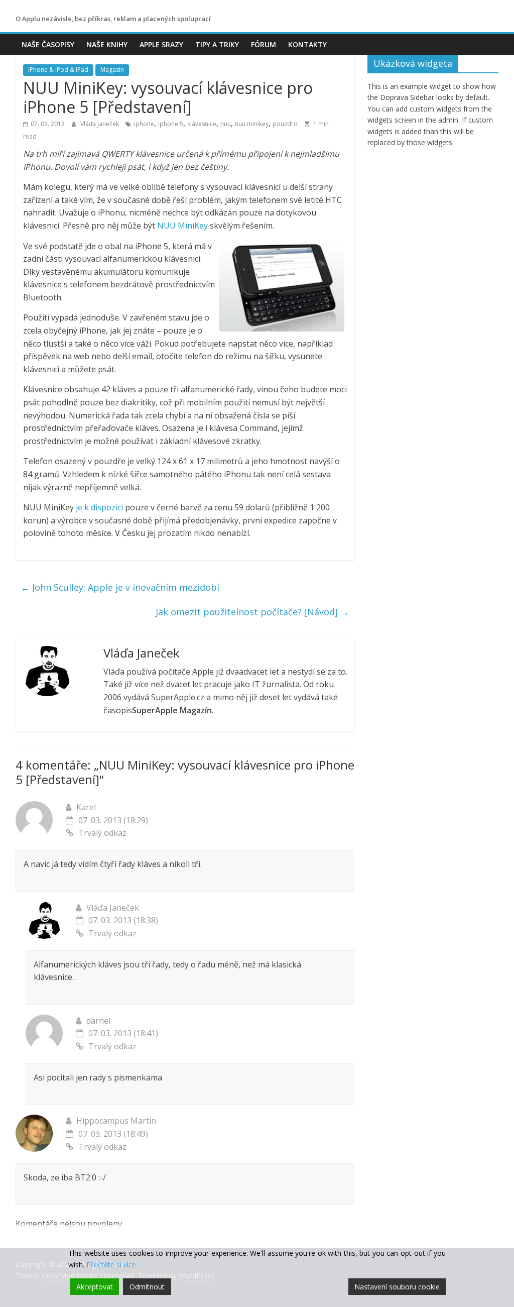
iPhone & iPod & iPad (58, 69)
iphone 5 (170, 124)
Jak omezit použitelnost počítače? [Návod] (252, 612)
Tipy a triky (217, 44)
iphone (144, 124)
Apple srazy (161, 44)
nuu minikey (252, 124)
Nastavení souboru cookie (397, 1286)
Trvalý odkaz (102, 832)
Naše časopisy (48, 44)
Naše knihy (106, 44)
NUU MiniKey (182, 225)
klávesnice (201, 124)
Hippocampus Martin (116, 1120)
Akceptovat (94, 1286)
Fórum (263, 44)
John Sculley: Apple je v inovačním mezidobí (120, 587)
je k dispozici (99, 507)
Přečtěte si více (111, 1264)
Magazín (112, 69)
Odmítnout (147, 1286)
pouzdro (285, 124)
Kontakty (307, 44)
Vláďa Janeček (100, 124)
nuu (225, 124)
